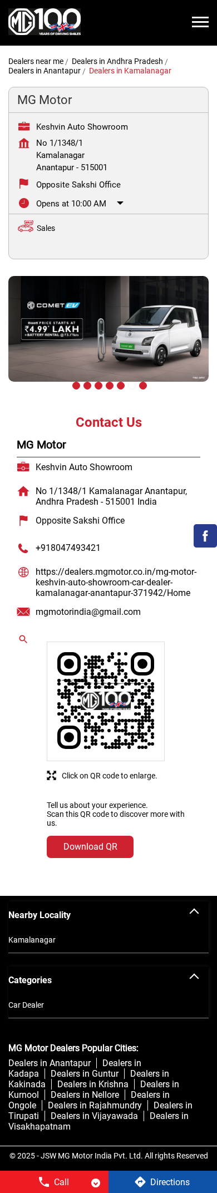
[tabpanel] (108, 337)
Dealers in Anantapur (49, 1063)
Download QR (90, 846)
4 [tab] (108, 384)
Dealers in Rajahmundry (95, 1105)
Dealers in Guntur (85, 1073)
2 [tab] (86, 384)
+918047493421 (68, 548)
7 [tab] (142, 384)
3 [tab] (97, 384)
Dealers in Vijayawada (94, 1116)
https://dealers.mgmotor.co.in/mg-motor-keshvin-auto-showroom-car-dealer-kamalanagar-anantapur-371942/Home (116, 582)
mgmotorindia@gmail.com (88, 612)
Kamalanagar (32, 939)
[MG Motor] (44, 22)
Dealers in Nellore (85, 1095)
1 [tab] (75, 384)
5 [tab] (119, 384)
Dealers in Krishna (93, 1084)
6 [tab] (131, 384)
